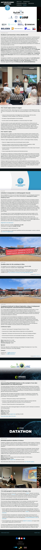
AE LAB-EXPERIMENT (30, 517)
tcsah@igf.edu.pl (20, 543)
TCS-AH (13, 494)
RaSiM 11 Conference (27, 520)
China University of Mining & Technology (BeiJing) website (20, 272)
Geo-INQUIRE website (29, 461)
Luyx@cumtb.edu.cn (10, 353)
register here (12, 414)
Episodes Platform (22, 3)
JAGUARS (4, 518)
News (24, 5)
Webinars (19, 5)
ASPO (36, 517)
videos (27, 511)
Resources (31, 3)
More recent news (5, 532)
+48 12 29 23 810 (20, 544)
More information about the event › (8, 416)
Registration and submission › (7, 222)
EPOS (27, 493)
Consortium (26, 1)
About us (19, 1)
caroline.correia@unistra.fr (7, 231)
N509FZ (35, 274)
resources (4, 512)
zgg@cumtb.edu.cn (11, 352)
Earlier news (37, 532)
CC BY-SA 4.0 (38, 274)
